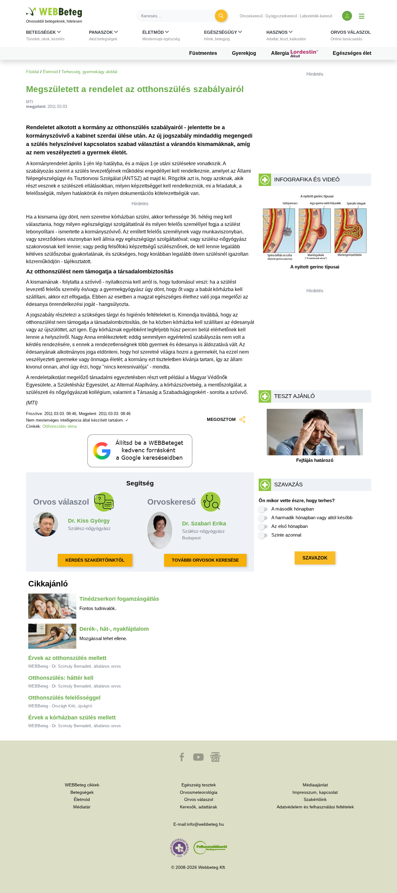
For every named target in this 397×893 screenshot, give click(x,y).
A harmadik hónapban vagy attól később (311, 517)
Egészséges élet (352, 53)
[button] (45, 37)
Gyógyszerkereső (281, 16)
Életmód (50, 71)
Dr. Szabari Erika (204, 523)
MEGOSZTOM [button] (221, 419)
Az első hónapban (289, 526)
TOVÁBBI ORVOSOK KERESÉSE (205, 560)
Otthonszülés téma (59, 426)
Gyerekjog (244, 53)
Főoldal (32, 71)
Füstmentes (203, 53)
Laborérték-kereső (316, 16)
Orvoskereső (251, 16)
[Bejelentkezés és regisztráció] (347, 16)
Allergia (280, 53)
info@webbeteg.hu (205, 824)
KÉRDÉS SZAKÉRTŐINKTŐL (95, 560)
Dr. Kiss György (89, 521)
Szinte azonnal (286, 534)
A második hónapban (292, 508)
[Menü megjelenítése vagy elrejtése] (361, 16)
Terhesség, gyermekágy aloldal (89, 71)
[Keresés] (221, 16)
